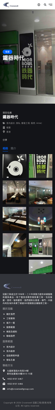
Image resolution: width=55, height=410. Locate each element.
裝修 (33, 123)
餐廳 (8, 127)
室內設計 (10, 123)
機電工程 (25, 123)
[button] (45, 5)
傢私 (18, 123)
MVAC (39, 123)
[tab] (5, 148)
